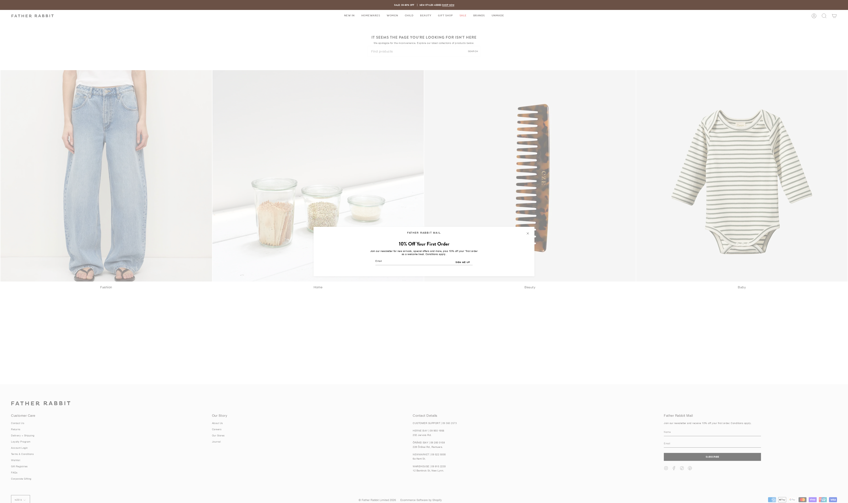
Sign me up (463, 262)
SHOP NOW (448, 5)
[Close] (528, 233)
